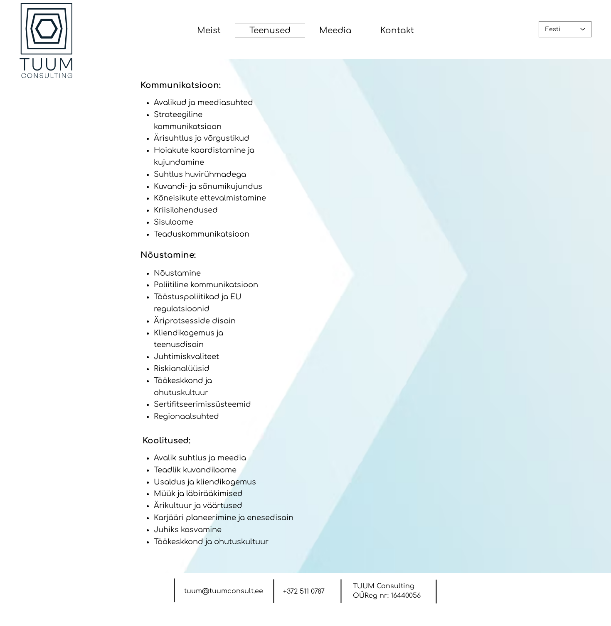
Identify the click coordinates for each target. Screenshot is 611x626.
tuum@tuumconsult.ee (223, 591)
